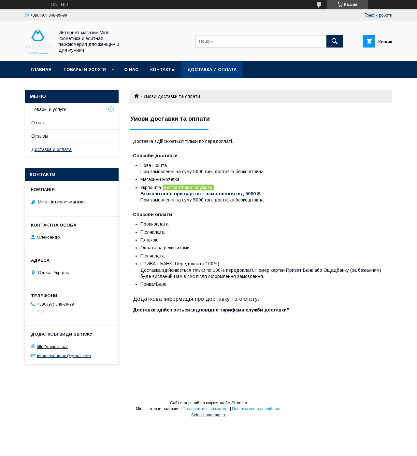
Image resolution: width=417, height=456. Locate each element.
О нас (131, 69)
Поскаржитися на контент (205, 409)
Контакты (163, 69)
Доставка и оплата (212, 69)
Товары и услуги (84, 69)
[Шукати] (334, 41)
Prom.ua (239, 403)
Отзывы (39, 136)
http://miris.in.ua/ (52, 346)
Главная (41, 69)
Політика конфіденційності (256, 409)
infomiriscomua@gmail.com (64, 355)
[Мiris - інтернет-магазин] (38, 52)
